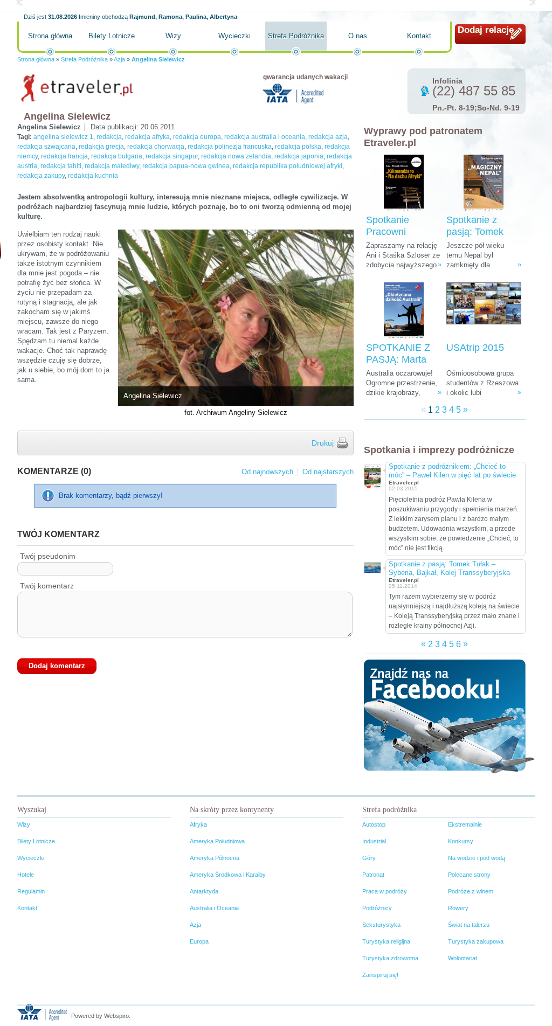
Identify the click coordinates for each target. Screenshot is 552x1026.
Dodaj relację (486, 30)
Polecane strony (469, 874)
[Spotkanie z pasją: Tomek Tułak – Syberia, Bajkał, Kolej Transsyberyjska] (372, 566)
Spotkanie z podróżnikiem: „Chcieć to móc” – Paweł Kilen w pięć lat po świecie (452, 470)
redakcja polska (298, 146)
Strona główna (50, 36)
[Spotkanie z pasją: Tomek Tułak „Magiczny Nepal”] (483, 183)
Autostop (373, 824)
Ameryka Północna (214, 858)
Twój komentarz (47, 585)
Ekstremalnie (465, 824)
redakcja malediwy (112, 166)
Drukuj (323, 443)
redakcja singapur (172, 156)
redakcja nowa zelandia (236, 156)
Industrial (374, 841)
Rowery (458, 908)
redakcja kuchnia (93, 175)
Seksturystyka (381, 924)
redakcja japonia (298, 156)
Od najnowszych (267, 472)
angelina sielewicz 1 (63, 137)
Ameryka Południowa (217, 841)
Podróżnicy (377, 908)
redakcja (109, 137)
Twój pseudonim (47, 556)
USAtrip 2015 (475, 347)
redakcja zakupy (41, 175)
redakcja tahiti (60, 166)
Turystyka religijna (386, 941)
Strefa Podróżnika (296, 36)
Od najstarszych (328, 472)
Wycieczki (234, 36)
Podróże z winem (470, 891)
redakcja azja (328, 137)
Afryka (198, 824)
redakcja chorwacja (155, 146)
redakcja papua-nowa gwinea (186, 166)
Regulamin (31, 891)
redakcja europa (197, 137)
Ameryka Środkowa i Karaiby (228, 874)
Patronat (373, 874)
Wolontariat (462, 958)
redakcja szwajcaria (46, 146)
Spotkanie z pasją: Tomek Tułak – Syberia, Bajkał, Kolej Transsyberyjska (449, 568)
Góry (369, 858)
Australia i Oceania (214, 908)
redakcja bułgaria (116, 156)
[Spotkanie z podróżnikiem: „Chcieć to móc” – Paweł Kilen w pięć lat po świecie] (372, 475)
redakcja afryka (147, 137)
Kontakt (419, 36)
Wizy (173, 36)
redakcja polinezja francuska (230, 146)
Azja (119, 59)
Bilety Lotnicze (111, 36)
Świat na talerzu (468, 924)
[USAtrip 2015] (483, 311)
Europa (199, 941)
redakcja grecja (101, 146)
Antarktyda (204, 891)
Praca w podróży (384, 891)
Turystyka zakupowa (475, 941)
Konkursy (460, 841)
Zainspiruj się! (380, 975)
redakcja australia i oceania (264, 137)
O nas (357, 36)
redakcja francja (64, 156)
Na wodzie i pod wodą (476, 858)
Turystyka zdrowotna (390, 958)
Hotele (25, 874)
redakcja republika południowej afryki (287, 166)
